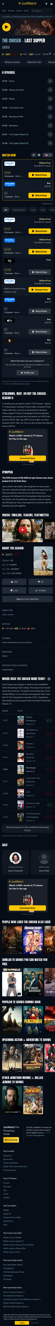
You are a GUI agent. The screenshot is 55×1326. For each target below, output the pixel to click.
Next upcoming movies (12, 1260)
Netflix (6, 1210)
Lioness (6, 1197)
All (6, 209)
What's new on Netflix (12, 1237)
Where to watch (12, 62)
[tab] (27, 81)
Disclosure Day (9, 1170)
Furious (6, 1183)
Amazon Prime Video (12, 1217)
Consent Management (35, 1135)
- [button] (8, 81)
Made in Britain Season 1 (13, 1303)
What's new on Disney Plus (14, 1248)
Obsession (7, 1155)
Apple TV (7, 1214)
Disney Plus (8, 1221)
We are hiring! (11, 1140)
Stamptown (8, 1275)
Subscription (19, 209)
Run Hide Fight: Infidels (13, 1265)
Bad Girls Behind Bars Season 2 (16, 1306)
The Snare (7, 1279)
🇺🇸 (46, 155)
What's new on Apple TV (13, 1241)
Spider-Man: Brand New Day (15, 1166)
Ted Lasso (7, 1186)
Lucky (5, 1194)
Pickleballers (8, 1268)
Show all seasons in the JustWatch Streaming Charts (27, 828)
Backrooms (8, 1159)
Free (33, 209)
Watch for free (34, 62)
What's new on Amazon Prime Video (18, 1245)
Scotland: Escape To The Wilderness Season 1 (21, 1299)
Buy (43, 209)
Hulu (5, 1224)
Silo (4, 1190)
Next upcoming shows (12, 1287)
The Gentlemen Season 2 (13, 1295)
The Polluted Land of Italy (13, 1272)
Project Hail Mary (10, 1163)
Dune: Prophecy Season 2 (13, 1292)
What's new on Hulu (11, 1252)
